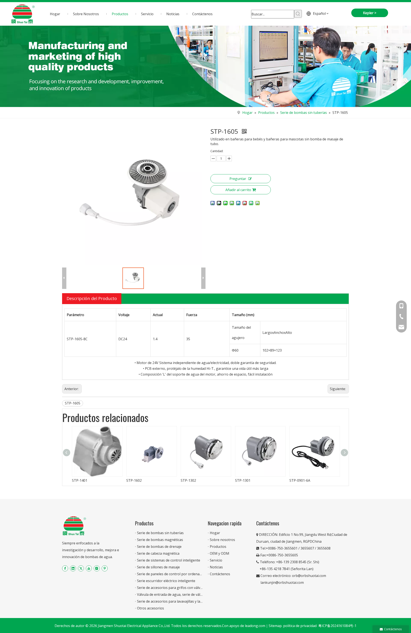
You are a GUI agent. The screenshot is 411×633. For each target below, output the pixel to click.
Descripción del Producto (92, 298)
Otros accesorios (150, 608)
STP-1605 (72, 403)
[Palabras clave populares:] (298, 14)
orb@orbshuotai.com (309, 575)
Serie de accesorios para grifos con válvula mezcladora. (181, 587)
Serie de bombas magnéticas (160, 539)
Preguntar (237, 178)
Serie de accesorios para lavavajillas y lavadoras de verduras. (185, 601)
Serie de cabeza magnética (158, 553)
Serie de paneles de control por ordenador (171, 574)
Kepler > (369, 12)
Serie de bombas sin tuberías (160, 532)
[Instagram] (97, 568)
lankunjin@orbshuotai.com (282, 582)
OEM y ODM (219, 553)
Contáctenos (220, 574)
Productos (218, 546)
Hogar (215, 532)
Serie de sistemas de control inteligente (168, 560)
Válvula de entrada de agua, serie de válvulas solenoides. (182, 594)
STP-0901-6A (299, 480)
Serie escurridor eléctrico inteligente (166, 580)
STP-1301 (242, 480)
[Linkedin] (73, 568)
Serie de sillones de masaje (158, 567)
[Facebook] (65, 568)
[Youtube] (89, 568)
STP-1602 (134, 480)
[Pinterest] (105, 568)
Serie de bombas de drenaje (159, 546)
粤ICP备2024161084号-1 (337, 625)
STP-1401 (79, 480)
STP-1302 (188, 480)
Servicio (216, 560)
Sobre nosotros (222, 539)
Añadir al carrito (238, 189)
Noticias (216, 567)
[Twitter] (81, 568)
